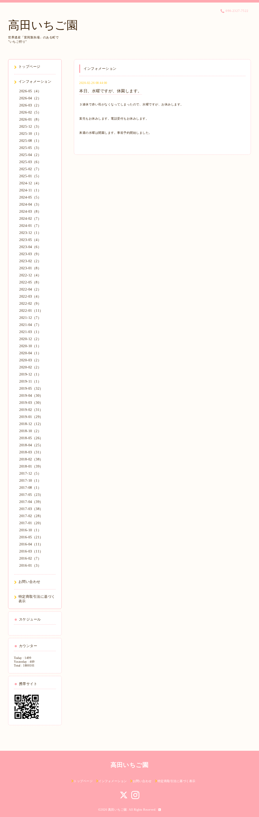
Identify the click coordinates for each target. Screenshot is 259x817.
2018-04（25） (31, 445)
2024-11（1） (30, 190)
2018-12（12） (31, 424)
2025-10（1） (30, 134)
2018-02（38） (31, 459)
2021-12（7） (30, 318)
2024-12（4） (30, 183)
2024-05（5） (30, 197)
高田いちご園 (43, 25)
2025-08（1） (30, 141)
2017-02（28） (31, 516)
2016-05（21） (31, 537)
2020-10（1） (30, 346)
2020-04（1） (30, 353)
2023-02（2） (30, 261)
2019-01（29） (31, 417)
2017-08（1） (30, 488)
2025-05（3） (30, 148)
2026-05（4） (30, 91)
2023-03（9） (30, 254)
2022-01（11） (31, 311)
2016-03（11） (31, 551)
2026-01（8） (30, 119)
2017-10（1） (30, 480)
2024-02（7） (30, 218)
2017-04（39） (31, 502)
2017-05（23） (31, 495)
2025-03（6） (30, 162)
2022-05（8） (30, 282)
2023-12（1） (30, 233)
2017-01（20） (31, 523)
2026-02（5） (30, 112)
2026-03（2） (30, 105)
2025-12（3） (30, 126)
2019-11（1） (30, 381)
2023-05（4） (30, 240)
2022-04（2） (30, 289)
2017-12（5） (30, 473)
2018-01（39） (31, 466)
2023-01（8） (30, 268)
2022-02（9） (30, 303)
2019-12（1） (30, 374)
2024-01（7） (30, 226)
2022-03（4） (30, 296)
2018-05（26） (31, 438)
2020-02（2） (30, 367)
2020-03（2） (30, 360)
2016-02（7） (30, 558)
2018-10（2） (30, 431)
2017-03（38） (31, 509)
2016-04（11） (31, 544)
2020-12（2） (30, 339)
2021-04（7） (30, 325)
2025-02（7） (30, 169)
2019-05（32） (31, 388)
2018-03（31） (31, 452)
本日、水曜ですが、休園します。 (110, 91)
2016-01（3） (30, 565)
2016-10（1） (30, 530)
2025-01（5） (30, 176)
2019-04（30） (31, 396)
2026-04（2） (30, 98)
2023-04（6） (30, 247)
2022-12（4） (30, 275)
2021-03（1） (30, 332)
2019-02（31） (31, 410)
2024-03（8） (30, 211)
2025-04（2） (30, 155)
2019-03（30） (31, 403)
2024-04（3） (30, 204)
